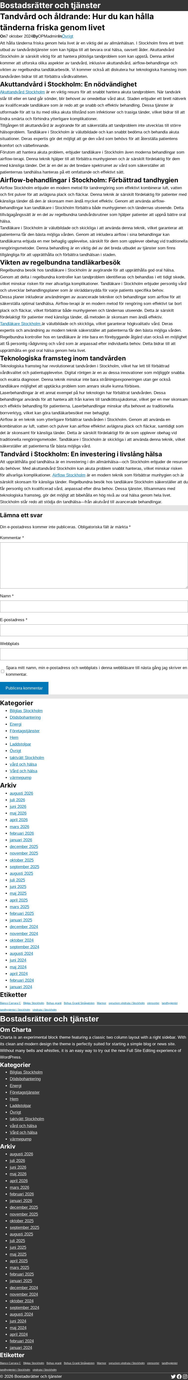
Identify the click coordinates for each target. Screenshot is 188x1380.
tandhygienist (169, 1003)
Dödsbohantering (25, 717)
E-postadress (13, 620)
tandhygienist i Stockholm (15, 1009)
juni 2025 (18, 886)
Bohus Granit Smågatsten (79, 1003)
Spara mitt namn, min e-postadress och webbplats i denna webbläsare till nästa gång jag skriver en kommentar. (96, 671)
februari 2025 (22, 913)
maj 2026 (18, 813)
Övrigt (67, 36)
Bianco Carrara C (10, 1003)
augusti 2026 (21, 793)
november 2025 (24, 853)
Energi (16, 724)
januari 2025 (21, 920)
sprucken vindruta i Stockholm (127, 1003)
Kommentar (12, 537)
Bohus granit (54, 1003)
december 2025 (24, 846)
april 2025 (19, 900)
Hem (14, 737)
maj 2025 (18, 893)
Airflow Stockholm (68, 475)
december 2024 (24, 926)
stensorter (153, 1003)
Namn (7, 596)
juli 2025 (17, 880)
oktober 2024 (22, 940)
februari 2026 (22, 833)
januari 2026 (21, 840)
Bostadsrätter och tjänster (50, 5)
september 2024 (24, 947)
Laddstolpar (20, 744)
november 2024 (24, 933)
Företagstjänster (25, 731)
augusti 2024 (21, 953)
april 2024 (19, 973)
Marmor (101, 1003)
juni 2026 (18, 806)
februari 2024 (22, 980)
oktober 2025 (22, 860)
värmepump (20, 777)
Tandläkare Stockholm (21, 323)
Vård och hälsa (23, 771)
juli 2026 (17, 800)
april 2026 (19, 820)
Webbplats (9, 643)
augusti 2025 (21, 873)
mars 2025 (19, 907)
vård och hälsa (23, 764)
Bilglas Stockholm (26, 710)
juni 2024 (18, 960)
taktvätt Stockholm (27, 757)
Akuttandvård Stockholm (22, 92)
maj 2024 (18, 967)
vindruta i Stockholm (45, 1009)
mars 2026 (19, 826)
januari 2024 (21, 987)
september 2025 (24, 866)
